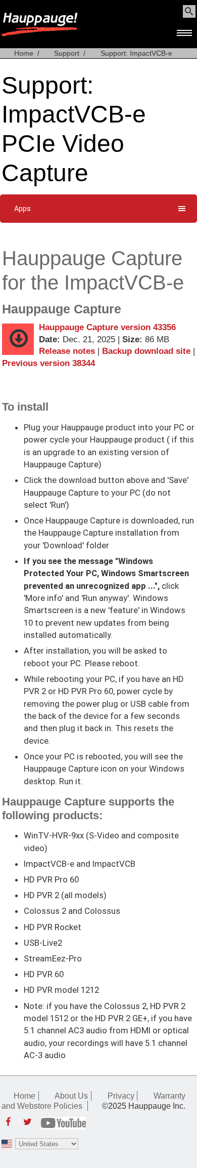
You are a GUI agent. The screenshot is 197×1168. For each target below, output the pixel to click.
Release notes (67, 351)
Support (66, 53)
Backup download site (146, 351)
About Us (71, 1095)
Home (23, 53)
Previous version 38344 (48, 363)
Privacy (121, 1095)
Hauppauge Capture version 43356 (107, 327)
